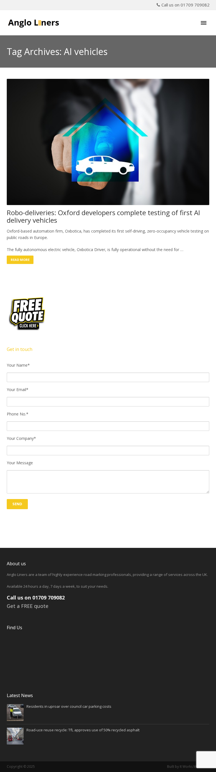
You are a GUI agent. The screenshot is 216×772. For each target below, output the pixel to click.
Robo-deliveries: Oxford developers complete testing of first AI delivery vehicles (103, 216)
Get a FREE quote (27, 606)
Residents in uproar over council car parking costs (68, 706)
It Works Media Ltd (194, 766)
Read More (20, 260)
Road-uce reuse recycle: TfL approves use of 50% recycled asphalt (83, 729)
